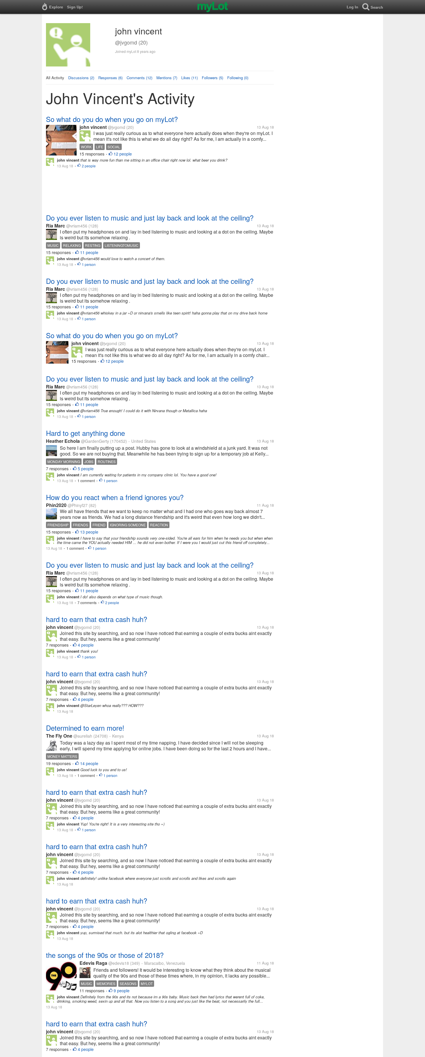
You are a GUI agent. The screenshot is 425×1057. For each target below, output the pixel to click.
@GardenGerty (95, 441)
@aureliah (82, 736)
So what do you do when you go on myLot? (112, 119)
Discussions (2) (81, 77)
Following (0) (237, 77)
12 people (123, 154)
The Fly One (59, 735)
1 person (89, 264)
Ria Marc (55, 225)
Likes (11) (189, 77)
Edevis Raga (93, 963)
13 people (89, 532)
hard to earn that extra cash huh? (96, 619)
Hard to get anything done (85, 433)
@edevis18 (118, 963)
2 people (89, 165)
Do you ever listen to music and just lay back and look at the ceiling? (150, 217)
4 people (86, 645)
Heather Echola (63, 441)
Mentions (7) (166, 77)
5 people (86, 468)
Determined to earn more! (85, 728)
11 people (89, 252)
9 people (122, 990)
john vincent (93, 127)
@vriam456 (76, 226)
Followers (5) (212, 77)
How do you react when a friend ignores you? (115, 497)
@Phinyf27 (78, 505)
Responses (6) (110, 77)
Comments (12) (139, 77)
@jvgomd (116, 127)
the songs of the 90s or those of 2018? (105, 955)
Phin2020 (56, 505)
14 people (89, 763)
